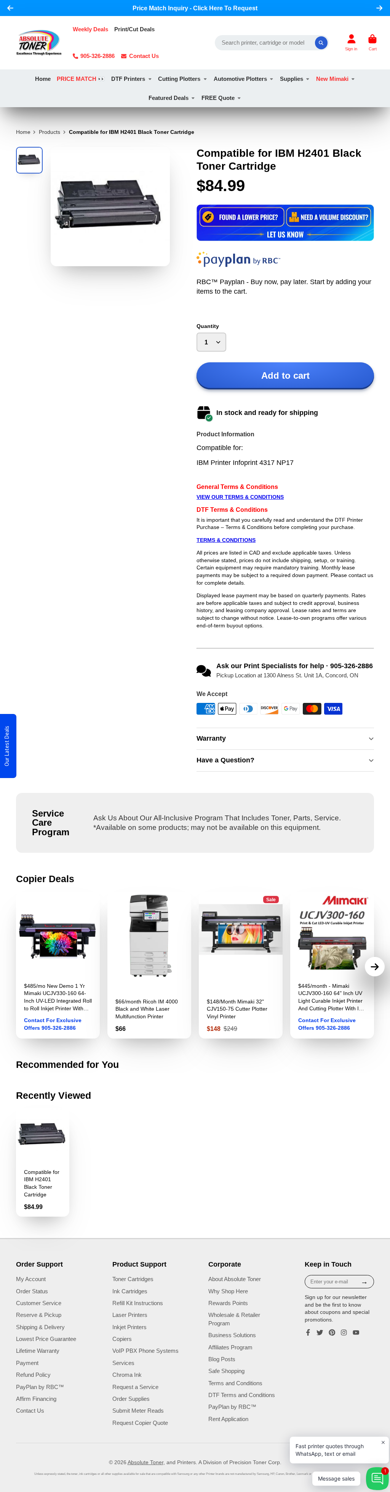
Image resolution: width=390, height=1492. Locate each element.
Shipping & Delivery (40, 1327)
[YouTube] (356, 1332)
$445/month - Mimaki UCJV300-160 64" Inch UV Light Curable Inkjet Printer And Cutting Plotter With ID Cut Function (332, 965)
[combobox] (272, 42)
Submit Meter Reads (138, 1410)
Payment (27, 1363)
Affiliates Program (230, 1347)
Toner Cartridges (132, 1279)
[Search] (321, 42)
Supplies (291, 79)
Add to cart (285, 375)
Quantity (208, 326)
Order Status (32, 1291)
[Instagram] (343, 1332)
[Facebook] (308, 1332)
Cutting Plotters (179, 79)
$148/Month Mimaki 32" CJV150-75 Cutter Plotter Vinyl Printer (241, 965)
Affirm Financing (36, 1399)
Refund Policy (33, 1374)
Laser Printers (129, 1315)
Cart (372, 42)
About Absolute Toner (234, 1279)
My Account (31, 1279)
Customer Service (38, 1303)
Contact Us (144, 56)
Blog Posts (221, 1359)
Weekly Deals (90, 29)
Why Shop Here (228, 1291)
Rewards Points (228, 1303)
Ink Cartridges (129, 1291)
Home (43, 79)
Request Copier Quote (140, 1423)
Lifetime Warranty (37, 1350)
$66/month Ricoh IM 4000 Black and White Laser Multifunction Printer (149, 965)
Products (49, 132)
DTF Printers (128, 79)
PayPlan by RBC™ (40, 1387)
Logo (39, 42)
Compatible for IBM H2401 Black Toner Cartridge (42, 1162)
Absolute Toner (145, 1462)
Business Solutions (232, 1335)
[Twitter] (319, 1332)
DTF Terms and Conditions (241, 1395)
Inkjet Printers (129, 1327)
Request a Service (135, 1387)
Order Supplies (131, 1399)
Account (351, 42)
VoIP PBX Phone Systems (145, 1350)
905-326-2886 (97, 56)
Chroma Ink (127, 1374)
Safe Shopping (226, 1371)
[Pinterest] (332, 1332)
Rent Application (228, 1419)
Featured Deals (169, 98)
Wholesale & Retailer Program (234, 1319)
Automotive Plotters (240, 79)
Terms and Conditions (235, 1383)
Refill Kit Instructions (137, 1303)
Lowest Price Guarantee (46, 1339)
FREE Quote (218, 98)
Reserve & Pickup (38, 1315)
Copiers (122, 1339)
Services (123, 1363)
